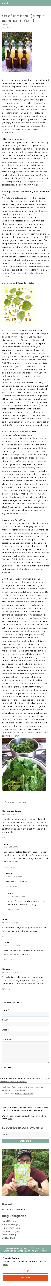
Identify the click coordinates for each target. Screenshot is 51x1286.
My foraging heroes (24, 1093)
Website (5, 1030)
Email (5, 1020)
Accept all (25, 1277)
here (10, 1118)
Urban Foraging (9, 1234)
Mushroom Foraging (11, 1224)
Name (5, 1010)
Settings (25, 1270)
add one (22, 802)
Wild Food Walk (9, 1238)
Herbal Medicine (9, 1221)
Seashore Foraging (10, 1231)
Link (11, 837)
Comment (7, 1039)
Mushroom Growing (11, 1228)
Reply (4, 837)
